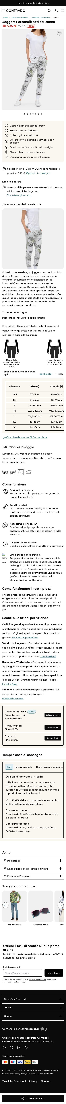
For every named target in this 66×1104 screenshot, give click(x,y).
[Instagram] (20, 1047)
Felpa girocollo (14, 924)
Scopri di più (52, 727)
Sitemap (45, 1081)
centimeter (46, 373)
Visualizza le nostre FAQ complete (26, 437)
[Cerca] (49, 10)
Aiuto (7, 1007)
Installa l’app (9, 684)
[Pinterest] (27, 1047)
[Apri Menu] (3, 10)
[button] (33, 69)
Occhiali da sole (40, 924)
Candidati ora (48, 656)
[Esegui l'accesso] (56, 11)
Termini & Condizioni (14, 1081)
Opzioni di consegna (38, 173)
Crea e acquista (35, 1098)
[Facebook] (5, 1047)
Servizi (8, 1016)
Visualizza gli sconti (18, 195)
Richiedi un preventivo (25, 637)
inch (60, 373)
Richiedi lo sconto (12, 698)
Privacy (33, 1081)
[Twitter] (13, 1047)
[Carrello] (62, 11)
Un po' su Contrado (15, 999)
